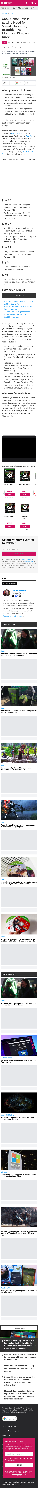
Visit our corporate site (18, 1412)
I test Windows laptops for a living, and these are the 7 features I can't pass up (19, 1368)
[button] (35, 3)
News (5, 42)
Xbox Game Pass (18, 133)
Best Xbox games (11, 317)
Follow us (21, 83)
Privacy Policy (26, 1472)
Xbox (11, 13)
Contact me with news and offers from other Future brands (19, 1459)
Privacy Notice (28, 561)
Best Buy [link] (10, 529)
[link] (9, 475)
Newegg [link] (26, 529)
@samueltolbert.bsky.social (13, 616)
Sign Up (19, 1465)
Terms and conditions (9, 1426)
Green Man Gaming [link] (10, 497)
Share (7, 83)
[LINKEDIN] (17, 595)
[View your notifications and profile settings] (26, 3)
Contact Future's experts (10, 1431)
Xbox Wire (30, 136)
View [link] (9, 494)
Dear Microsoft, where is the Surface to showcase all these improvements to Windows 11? (20, 1357)
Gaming (4, 13)
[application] (19, 447)
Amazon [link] (26, 497)
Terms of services (26, 559)
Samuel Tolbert (15, 42)
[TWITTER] (13, 595)
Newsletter (32, 83)
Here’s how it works (21, 53)
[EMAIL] (20, 595)
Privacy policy (7, 1435)
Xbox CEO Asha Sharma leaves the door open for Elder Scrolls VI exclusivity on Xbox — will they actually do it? (19, 1381)
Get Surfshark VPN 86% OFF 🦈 (23, 8)
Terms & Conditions (17, 1474)
